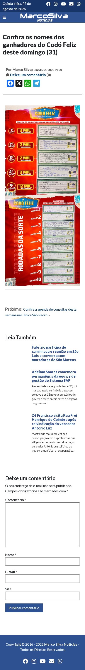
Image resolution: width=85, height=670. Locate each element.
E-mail (11, 572)
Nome (10, 555)
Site (8, 589)
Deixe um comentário (28, 75)
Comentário (15, 500)
